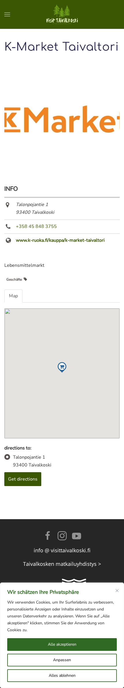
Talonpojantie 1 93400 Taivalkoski (32, 461)
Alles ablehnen (62, 675)
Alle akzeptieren (62, 644)
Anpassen (62, 660)
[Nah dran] (117, 590)
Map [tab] (13, 296)
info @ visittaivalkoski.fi (62, 550)
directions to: (17, 448)
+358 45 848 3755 (36, 226)
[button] (7, 14)
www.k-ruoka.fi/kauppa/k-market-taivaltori (60, 240)
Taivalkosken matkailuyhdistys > (62, 563)
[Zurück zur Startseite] (62, 14)
